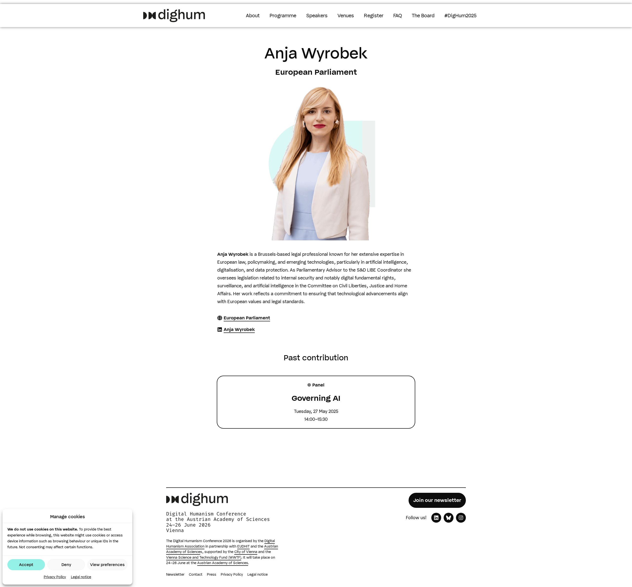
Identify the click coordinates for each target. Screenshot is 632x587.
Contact (195, 574)
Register (373, 15)
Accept (26, 564)
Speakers (317, 15)
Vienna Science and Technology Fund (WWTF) (203, 557)
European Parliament (247, 318)
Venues (345, 15)
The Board (423, 15)
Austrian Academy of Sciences (222, 562)
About (253, 15)
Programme (283, 15)
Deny (66, 564)
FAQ (397, 15)
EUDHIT (243, 546)
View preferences (107, 564)
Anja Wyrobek (239, 329)
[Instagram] (461, 518)
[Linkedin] (436, 518)
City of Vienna (245, 551)
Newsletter (175, 574)
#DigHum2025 (460, 15)
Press (211, 574)
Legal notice (81, 576)
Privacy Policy (55, 576)
